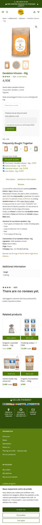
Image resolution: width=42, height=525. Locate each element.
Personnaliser (21, 515)
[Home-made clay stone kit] (11, 363)
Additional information (26, 179)
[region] (21, 505)
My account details (10, 477)
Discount (6, 436)
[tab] (10, 179)
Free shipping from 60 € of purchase (21, 4)
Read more (11, 374)
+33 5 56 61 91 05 (21, 2)
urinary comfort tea (23, 199)
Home (4, 18)
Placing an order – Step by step (15, 451)
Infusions (22, 18)
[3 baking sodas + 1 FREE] (29, 327)
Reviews (21, 184)
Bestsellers (7, 443)
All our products (9, 454)
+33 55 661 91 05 (21, 416)
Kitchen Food (13, 18)
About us (6, 447)
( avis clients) (22, 76)
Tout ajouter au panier (12, 159)
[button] (36, 27)
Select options (11, 338)
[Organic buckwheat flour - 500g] (29, 363)
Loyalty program (9, 483)
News (5, 440)
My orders (7, 469)
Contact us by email (33, 413)
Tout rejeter (21, 521)
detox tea (8, 199)
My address (7, 473)
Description (10, 179)
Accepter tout (21, 510)
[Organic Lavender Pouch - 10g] (11, 327)
